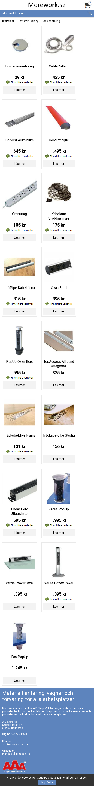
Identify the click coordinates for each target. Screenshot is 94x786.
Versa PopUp (59, 509)
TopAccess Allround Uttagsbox (59, 363)
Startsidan (8, 21)
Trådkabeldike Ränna (19, 435)
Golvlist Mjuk (59, 140)
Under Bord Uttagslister (20, 511)
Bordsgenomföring (19, 66)
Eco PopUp (19, 657)
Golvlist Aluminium (19, 140)
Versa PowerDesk (20, 583)
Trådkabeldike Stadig (59, 435)
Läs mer (19, 90)
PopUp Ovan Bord (19, 361)
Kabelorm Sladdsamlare (58, 216)
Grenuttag (19, 214)
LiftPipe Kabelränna (20, 288)
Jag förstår (47, 782)
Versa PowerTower (58, 583)
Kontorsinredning (28, 21)
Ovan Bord (59, 288)
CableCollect (58, 66)
